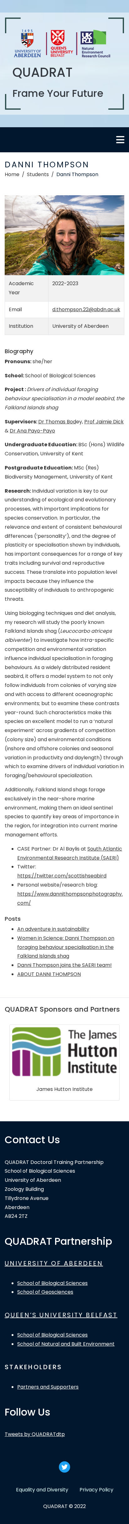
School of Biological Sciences (52, 1283)
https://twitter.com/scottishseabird (61, 875)
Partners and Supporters (48, 1386)
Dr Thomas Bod (57, 421)
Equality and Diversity (42, 1489)
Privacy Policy (96, 1489)
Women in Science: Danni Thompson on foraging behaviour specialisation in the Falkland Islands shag (65, 947)
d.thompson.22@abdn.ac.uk (86, 309)
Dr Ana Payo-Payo (32, 430)
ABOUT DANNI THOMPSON (49, 974)
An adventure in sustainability (53, 929)
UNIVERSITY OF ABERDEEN (54, 1263)
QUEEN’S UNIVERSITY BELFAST (61, 1315)
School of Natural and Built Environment (66, 1344)
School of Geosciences (45, 1292)
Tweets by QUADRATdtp (35, 1434)
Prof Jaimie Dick (104, 421)
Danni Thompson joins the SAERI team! (64, 965)
